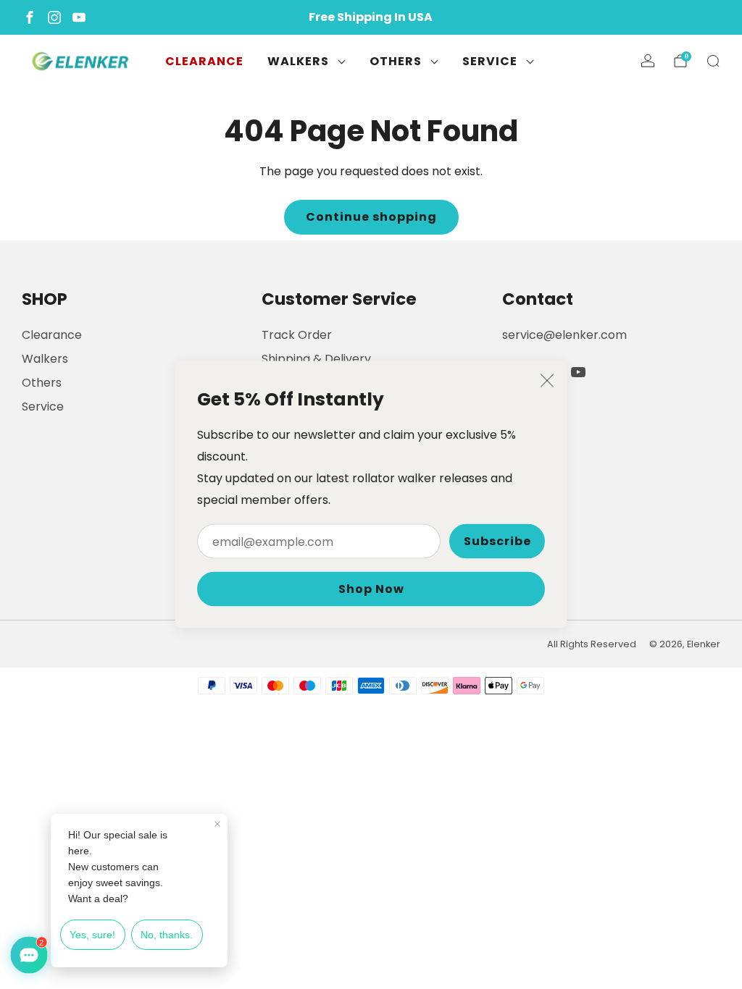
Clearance (204, 61)
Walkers (298, 61)
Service (489, 61)
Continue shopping (371, 217)
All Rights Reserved (591, 644)
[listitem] (371, 17)
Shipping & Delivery (316, 358)
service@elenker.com (564, 335)
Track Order (297, 335)
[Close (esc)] (547, 380)
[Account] (648, 61)
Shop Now (371, 589)
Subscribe (497, 541)
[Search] (713, 61)
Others (396, 61)
